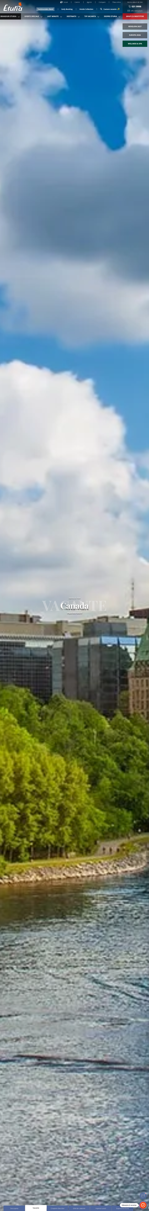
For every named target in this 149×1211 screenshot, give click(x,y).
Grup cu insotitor (135, 16)
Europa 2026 (135, 35)
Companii (102, 2)
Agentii (89, 2)
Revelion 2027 (135, 26)
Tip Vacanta (90, 16)
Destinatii (71, 16)
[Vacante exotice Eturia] (11, 6)
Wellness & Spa (135, 43)
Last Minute (53, 16)
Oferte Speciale (31, 16)
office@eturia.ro (136, 11)
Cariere (77, 2)
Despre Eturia (110, 16)
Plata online (116, 2)
